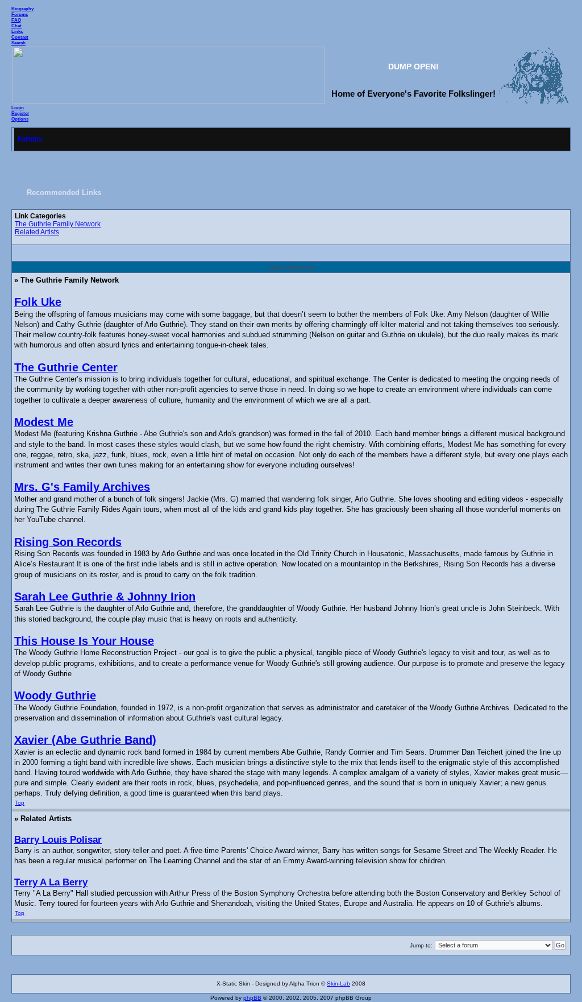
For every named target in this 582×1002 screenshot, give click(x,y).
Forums (19, 14)
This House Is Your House (84, 641)
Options (19, 119)
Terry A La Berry (51, 882)
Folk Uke (37, 302)
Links (17, 31)
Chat (16, 25)
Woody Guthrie (55, 695)
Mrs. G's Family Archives (82, 487)
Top (19, 803)
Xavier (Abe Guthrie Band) (85, 740)
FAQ (16, 20)
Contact (19, 37)
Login (17, 107)
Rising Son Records (68, 542)
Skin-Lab (338, 983)
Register (20, 113)
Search (18, 42)
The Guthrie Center (66, 367)
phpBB (252, 998)
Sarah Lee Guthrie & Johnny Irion (105, 596)
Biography (22, 8)
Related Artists (37, 232)
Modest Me (43, 422)
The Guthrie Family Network (58, 224)
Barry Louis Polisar (58, 839)
